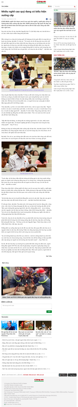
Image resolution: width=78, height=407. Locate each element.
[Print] (50, 19)
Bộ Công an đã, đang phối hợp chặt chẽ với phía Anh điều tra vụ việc (21, 354)
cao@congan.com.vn (13, 402)
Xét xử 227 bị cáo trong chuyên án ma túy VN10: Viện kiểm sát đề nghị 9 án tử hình (65, 44)
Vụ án (56, 10)
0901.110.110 (40, 375)
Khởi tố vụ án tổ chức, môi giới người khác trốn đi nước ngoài (19, 340)
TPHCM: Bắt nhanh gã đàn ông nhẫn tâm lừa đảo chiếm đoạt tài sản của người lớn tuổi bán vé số (65, 28)
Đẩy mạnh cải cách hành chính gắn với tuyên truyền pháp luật (26, 333)
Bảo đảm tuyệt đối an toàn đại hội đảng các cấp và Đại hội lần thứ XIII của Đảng (24, 349)
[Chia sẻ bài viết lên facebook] (47, 19)
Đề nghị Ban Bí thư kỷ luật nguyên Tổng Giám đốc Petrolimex (9, 333)
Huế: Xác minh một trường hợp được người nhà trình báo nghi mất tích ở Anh (24, 369)
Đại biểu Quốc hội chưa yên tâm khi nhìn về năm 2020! (17, 366)
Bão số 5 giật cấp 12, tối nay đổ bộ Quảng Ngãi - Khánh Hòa (19, 360)
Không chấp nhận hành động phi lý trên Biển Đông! (16, 363)
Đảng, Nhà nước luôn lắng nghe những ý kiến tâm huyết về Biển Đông (21, 343)
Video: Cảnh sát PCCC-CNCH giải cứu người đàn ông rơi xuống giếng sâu (26, 297)
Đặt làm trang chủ (9, 375)
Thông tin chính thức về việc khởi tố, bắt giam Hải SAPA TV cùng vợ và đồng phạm (65, 38)
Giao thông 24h (59, 55)
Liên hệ (19, 375)
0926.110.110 (32, 375)
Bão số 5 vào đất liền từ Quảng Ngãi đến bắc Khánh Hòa (18, 346)
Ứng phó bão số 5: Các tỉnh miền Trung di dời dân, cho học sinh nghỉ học (22, 357)
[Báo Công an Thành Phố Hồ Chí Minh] (41, 2)
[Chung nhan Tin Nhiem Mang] (12, 404)
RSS (50, 6)
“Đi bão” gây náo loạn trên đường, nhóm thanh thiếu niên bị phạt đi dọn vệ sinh (65, 73)
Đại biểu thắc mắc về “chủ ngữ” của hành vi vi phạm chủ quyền (43, 333)
